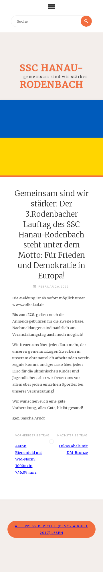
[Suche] (86, 21)
